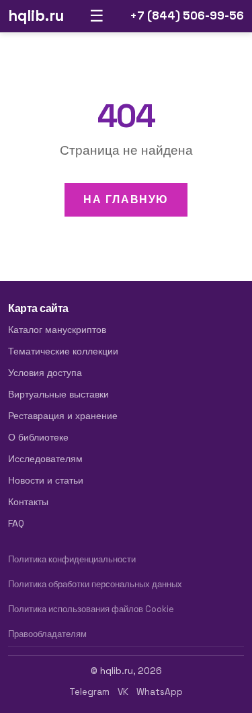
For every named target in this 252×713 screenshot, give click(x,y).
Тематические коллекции (63, 351)
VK (123, 692)
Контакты (28, 502)
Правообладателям (47, 634)
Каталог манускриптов (57, 330)
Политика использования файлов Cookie (91, 609)
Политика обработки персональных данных (95, 584)
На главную (126, 199)
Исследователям (45, 459)
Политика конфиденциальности (72, 559)
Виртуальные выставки (58, 394)
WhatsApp (159, 692)
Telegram (89, 692)
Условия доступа (45, 373)
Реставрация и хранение (63, 416)
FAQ (16, 523)
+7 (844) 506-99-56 (187, 15)
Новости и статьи (45, 480)
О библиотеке (38, 437)
